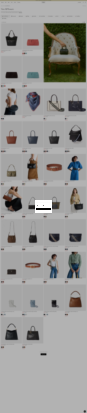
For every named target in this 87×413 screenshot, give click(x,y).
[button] (43, 206)
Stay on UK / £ (39, 208)
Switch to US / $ (39, 211)
